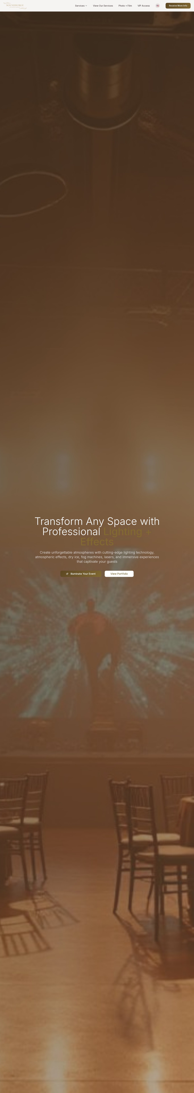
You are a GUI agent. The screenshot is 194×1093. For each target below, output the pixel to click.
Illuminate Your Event (83, 573)
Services (80, 5)
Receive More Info (178, 5)
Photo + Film (125, 5)
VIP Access (144, 5)
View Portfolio (119, 573)
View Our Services (103, 5)
